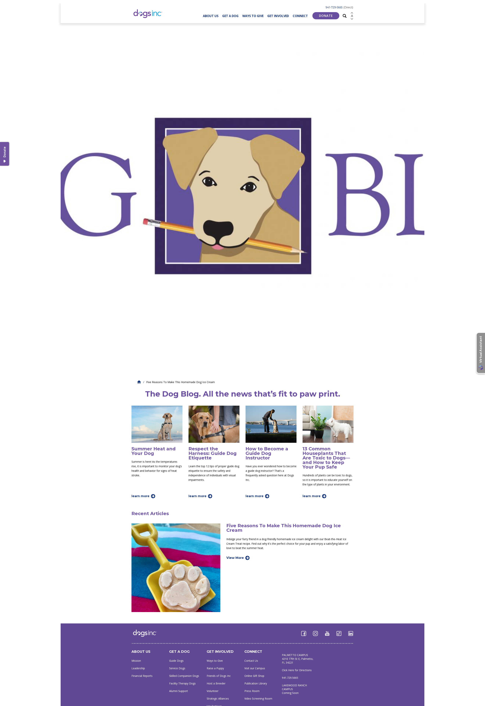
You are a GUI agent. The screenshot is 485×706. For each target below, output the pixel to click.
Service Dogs (177, 668)
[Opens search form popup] (345, 15)
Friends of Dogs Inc (219, 676)
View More (235, 558)
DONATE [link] (326, 16)
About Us (210, 16)
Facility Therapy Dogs (182, 683)
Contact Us (251, 660)
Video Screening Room (258, 698)
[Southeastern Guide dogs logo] (150, 13)
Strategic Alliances (218, 698)
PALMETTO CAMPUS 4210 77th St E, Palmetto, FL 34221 (297, 658)
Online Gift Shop (254, 676)
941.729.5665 (290, 677)
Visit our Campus (254, 668)
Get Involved (278, 16)
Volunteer (212, 691)
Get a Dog (230, 16)
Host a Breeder (216, 683)
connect (253, 652)
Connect (300, 16)
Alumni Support (178, 691)
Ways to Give (253, 16)
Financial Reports (142, 676)
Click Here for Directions (297, 670)
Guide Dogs (176, 660)
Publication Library (255, 683)
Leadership (138, 668)
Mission (136, 660)
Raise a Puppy (215, 668)
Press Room (252, 691)
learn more (140, 496)
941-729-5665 (339, 7)
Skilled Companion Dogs (184, 676)
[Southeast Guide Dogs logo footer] (147, 633)
